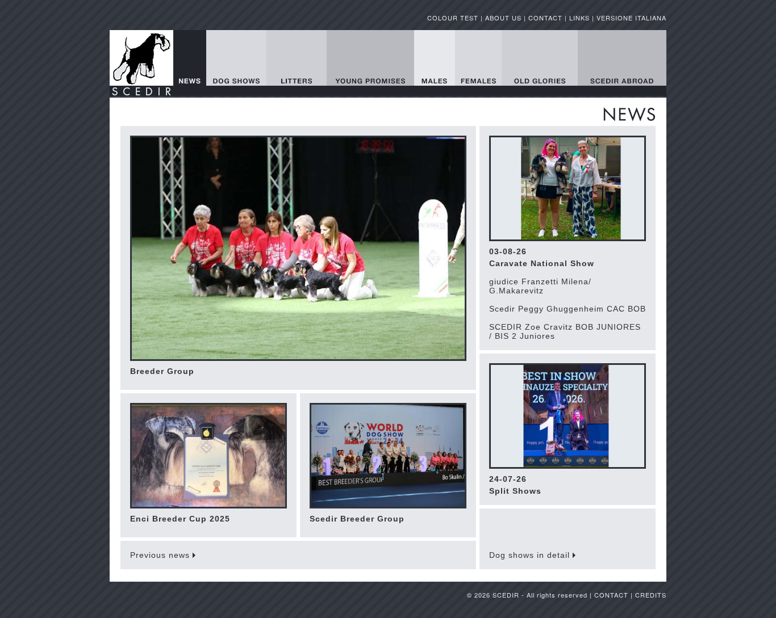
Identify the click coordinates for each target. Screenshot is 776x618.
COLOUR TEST (452, 17)
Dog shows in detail (531, 555)
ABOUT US (503, 17)
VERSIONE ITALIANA (631, 17)
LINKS (579, 17)
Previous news (161, 555)
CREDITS (650, 594)
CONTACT (545, 17)
